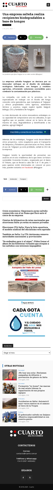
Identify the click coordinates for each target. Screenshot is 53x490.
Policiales (21, 398)
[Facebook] (23, 477)
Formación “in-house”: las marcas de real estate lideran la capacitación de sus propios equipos (34, 389)
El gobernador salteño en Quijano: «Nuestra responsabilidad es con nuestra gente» (34, 416)
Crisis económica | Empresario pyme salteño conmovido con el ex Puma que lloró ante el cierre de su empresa (25, 213)
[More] (46, 37)
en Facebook (27, 167)
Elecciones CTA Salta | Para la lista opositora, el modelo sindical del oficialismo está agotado (26, 228)
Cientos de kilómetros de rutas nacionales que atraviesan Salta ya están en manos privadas (25, 221)
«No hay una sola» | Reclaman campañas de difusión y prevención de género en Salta (32, 375)
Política (20, 412)
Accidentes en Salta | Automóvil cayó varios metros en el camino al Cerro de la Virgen (33, 403)
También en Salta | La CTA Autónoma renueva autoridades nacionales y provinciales (25, 235)
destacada (13, 179)
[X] (29, 477)
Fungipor (23, 179)
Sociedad (7, 25)
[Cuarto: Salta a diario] (19, 4)
